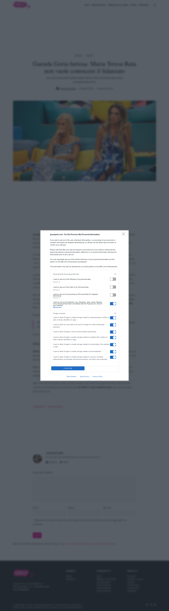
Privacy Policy (98, 376)
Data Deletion (71, 376)
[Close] (124, 234)
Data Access (84, 376)
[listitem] (84, 274)
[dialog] (84, 305)
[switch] (113, 279)
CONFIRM (68, 368)
